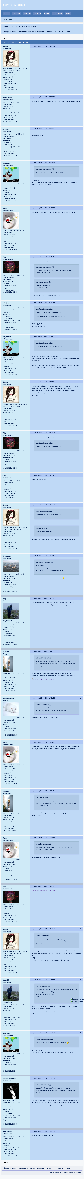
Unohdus (6, 652)
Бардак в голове (9, 1078)
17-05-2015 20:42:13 (47, 97)
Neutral (5, 46)
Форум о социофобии (12, 31)
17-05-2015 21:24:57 (47, 336)
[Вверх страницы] (77, 999)
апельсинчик (7, 97)
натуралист (7, 163)
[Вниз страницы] (77, 1001)
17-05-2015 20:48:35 (47, 129)
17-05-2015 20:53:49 (47, 163)
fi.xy (4, 476)
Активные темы (8, 20)
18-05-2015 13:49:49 (47, 886)
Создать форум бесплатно (71, 1173)
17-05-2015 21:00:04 (47, 208)
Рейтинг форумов (55, 1173)
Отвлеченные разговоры (32, 31)
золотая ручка (8, 698)
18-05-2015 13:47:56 (47, 838)
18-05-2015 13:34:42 (47, 742)
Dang (5, 208)
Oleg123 (6, 599)
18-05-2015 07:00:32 (47, 505)
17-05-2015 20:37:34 (47, 46)
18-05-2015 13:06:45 (47, 598)
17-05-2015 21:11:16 (47, 257)
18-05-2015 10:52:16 (47, 556)
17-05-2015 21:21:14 (47, 302)
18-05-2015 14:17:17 (47, 980)
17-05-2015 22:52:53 (47, 433)
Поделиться (36, 46)
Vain (4, 257)
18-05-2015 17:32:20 (47, 1078)
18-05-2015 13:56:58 (47, 929)
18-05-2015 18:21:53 (47, 1131)
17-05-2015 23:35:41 (47, 475)
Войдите (17, 26)
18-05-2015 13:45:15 (47, 791)
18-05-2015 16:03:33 (47, 1033)
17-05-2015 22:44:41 (47, 382)
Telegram (27, 13)
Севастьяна (7, 556)
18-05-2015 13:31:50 (47, 698)
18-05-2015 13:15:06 (47, 651)
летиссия (6, 129)
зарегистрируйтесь (31, 26)
